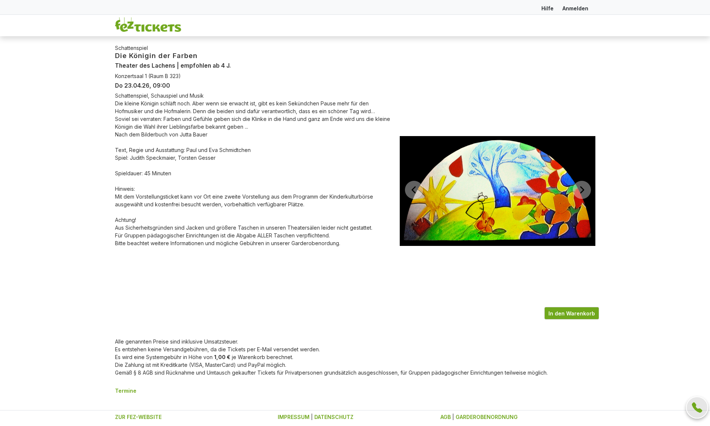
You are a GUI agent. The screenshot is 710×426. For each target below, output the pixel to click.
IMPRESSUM (294, 417)
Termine (125, 391)
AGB (445, 417)
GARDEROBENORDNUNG (487, 417)
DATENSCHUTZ (334, 417)
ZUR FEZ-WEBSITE (138, 417)
